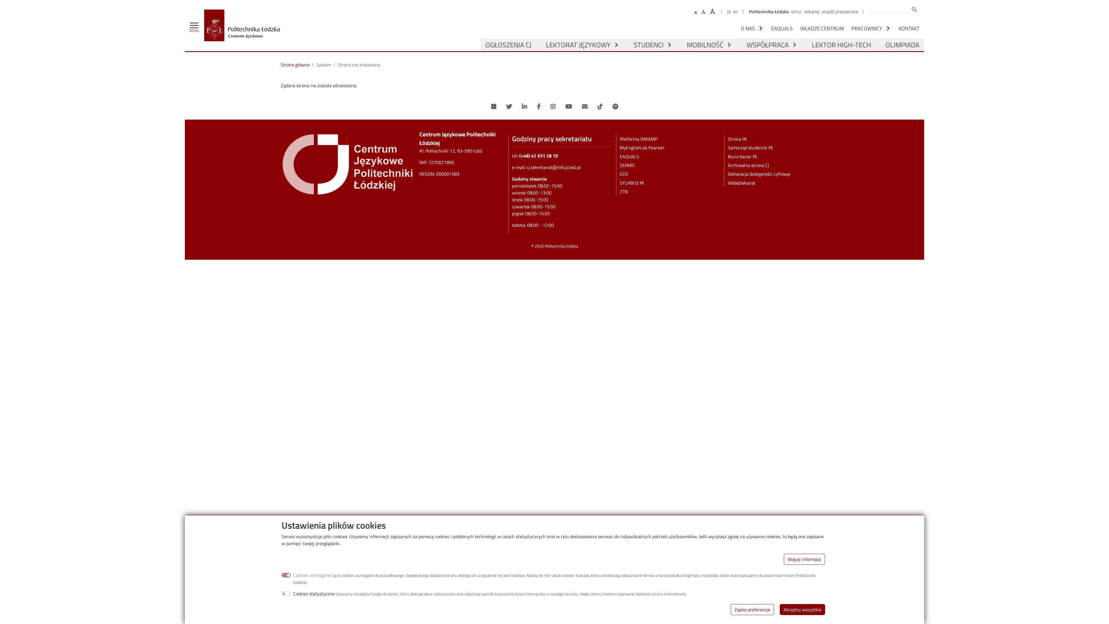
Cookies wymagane (312, 575)
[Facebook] (539, 106)
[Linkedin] (524, 106)
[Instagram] (553, 106)
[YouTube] (568, 106)
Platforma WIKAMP (638, 138)
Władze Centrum (822, 28)
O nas (748, 28)
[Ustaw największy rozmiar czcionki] (712, 11)
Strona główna (295, 64)
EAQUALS (782, 28)
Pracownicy (866, 28)
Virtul (796, 11)
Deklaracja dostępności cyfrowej (759, 173)
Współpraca (768, 45)
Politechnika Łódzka (769, 11)
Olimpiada (902, 45)
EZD (624, 173)
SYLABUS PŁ (632, 182)
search (914, 9)
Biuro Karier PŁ (743, 156)
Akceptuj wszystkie (802, 609)
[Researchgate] (493, 106)
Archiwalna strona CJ (748, 165)
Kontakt (908, 28)
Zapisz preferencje (752, 609)
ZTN (624, 191)
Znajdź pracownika (840, 11)
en (735, 11)
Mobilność (705, 45)
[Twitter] (509, 106)
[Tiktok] (600, 106)
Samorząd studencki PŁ (750, 147)
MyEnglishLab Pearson (642, 147)
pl (729, 11)
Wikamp (811, 11)
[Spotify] (615, 106)
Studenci (649, 45)
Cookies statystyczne (313, 593)
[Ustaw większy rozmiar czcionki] (703, 11)
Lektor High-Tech (841, 45)
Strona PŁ (737, 138)
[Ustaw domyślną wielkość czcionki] (695, 12)
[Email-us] (585, 106)
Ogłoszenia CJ (508, 45)
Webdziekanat (742, 182)
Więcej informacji (804, 559)
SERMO (627, 165)
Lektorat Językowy (578, 45)
